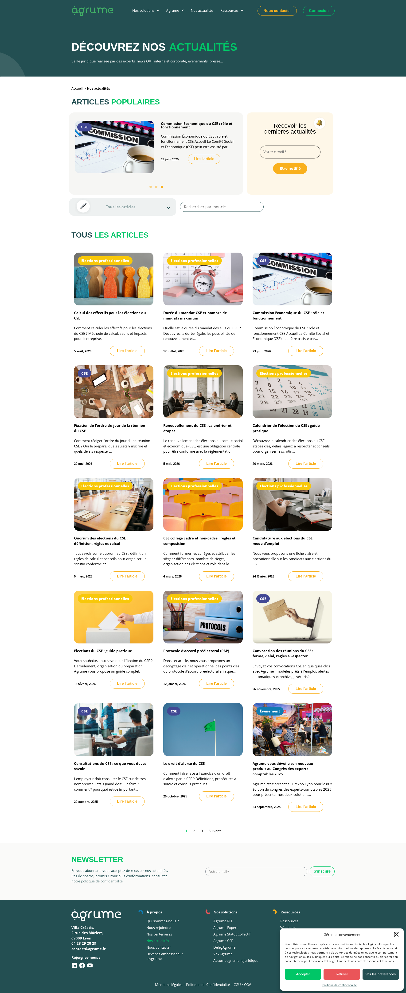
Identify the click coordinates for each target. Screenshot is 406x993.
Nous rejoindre (158, 927)
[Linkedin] (74, 965)
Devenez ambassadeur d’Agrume (164, 956)
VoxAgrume (222, 953)
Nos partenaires (159, 934)
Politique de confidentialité (339, 985)
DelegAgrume (224, 947)
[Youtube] (90, 965)
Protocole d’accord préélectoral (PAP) (196, 650)
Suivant (215, 830)
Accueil (77, 88)
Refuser (342, 974)
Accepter (303, 974)
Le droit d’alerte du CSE (184, 763)
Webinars (288, 927)
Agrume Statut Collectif (231, 934)
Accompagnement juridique (235, 960)
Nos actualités (157, 940)
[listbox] (122, 207)
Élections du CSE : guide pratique (103, 650)
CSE (84, 127)
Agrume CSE (223, 940)
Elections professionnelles (105, 260)
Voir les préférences (380, 974)
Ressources (289, 921)
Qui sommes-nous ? (162, 921)
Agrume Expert (225, 927)
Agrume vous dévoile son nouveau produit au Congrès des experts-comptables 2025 (283, 768)
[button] (396, 934)
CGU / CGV (242, 984)
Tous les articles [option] (120, 206)
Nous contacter (158, 947)
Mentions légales (168, 984)
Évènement (270, 711)
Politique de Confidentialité (208, 984)
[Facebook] (82, 965)
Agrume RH (222, 921)
